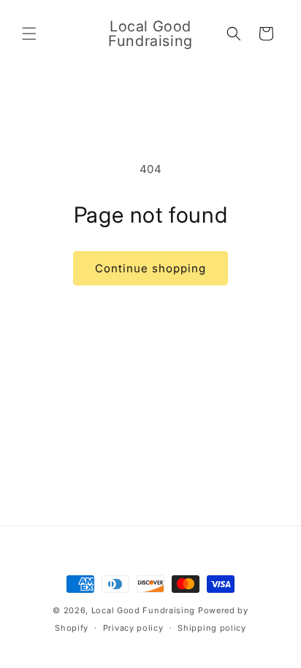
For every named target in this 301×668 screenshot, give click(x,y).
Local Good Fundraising (143, 610)
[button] (29, 34)
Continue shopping (150, 268)
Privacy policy (133, 628)
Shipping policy (212, 628)
